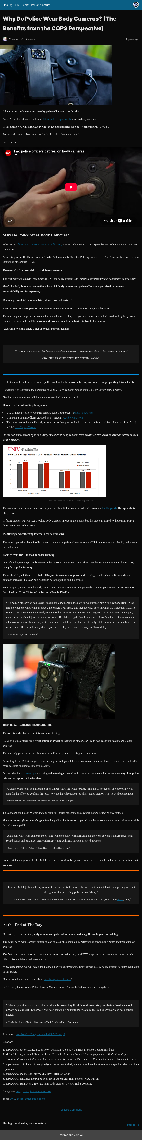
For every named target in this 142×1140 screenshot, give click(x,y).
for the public (110, 508)
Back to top (133, 1125)
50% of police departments (56, 119)
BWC (12, 1098)
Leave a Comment (71, 1109)
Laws (26, 1091)
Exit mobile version (71, 1135)
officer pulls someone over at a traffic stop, (39, 244)
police (20, 1098)
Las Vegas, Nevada (25, 427)
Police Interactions (40, 1091)
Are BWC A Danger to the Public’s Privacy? (40, 1034)
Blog (18, 1091)
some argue (30, 773)
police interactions (35, 1098)
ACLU (120, 899)
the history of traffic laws (57, 979)
